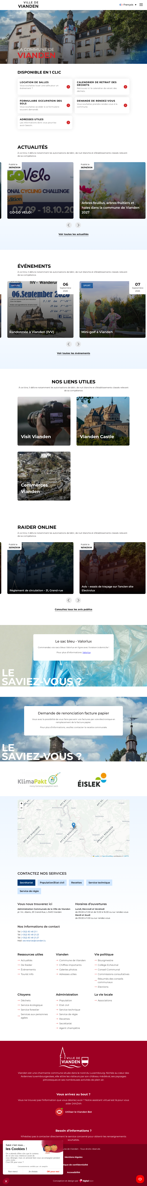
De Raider (26, 965)
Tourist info (27, 974)
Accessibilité (73, 1172)
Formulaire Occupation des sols (41, 105)
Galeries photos (68, 969)
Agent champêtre (69, 1028)
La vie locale (103, 994)
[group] (45, 780)
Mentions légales (73, 1157)
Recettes (76, 882)
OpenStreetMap (107, 856)
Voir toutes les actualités (74, 234)
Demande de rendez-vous (97, 103)
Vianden (62, 954)
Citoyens (24, 994)
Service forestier (30, 1009)
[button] (128, 5)
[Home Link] (73, 1058)
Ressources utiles (30, 954)
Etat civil (64, 1005)
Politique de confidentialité (73, 1164)
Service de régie (29, 891)
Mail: (32, 940)
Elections (103, 986)
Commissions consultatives (113, 974)
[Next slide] (78, 225)
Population (65, 1000)
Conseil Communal (109, 969)
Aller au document (40, 568)
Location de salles (39, 85)
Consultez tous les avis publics (73, 609)
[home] (19, 5)
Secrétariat (26, 882)
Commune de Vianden (72, 960)
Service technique (99, 882)
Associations (105, 1000)
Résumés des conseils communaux (110, 980)
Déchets (26, 1000)
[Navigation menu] (141, 4)
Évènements (28, 969)
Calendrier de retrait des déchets (97, 86)
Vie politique (103, 954)
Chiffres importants (70, 965)
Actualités (26, 960)
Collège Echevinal (108, 965)
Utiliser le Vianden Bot (78, 1112)
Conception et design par (73, 1183)
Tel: (27, 931)
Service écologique (32, 1005)
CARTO (126, 856)
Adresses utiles (38, 122)
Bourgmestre (105, 960)
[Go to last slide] (69, 225)
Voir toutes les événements (73, 353)
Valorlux (87, 652)
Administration (67, 994)
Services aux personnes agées (34, 1016)
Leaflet (96, 856)
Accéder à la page (44, 421)
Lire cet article (40, 190)
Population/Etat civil (52, 882)
